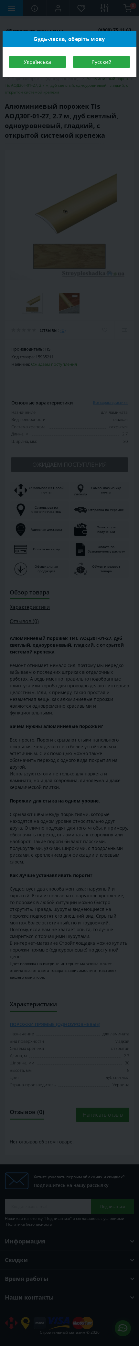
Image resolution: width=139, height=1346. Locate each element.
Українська (37, 61)
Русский (101, 61)
